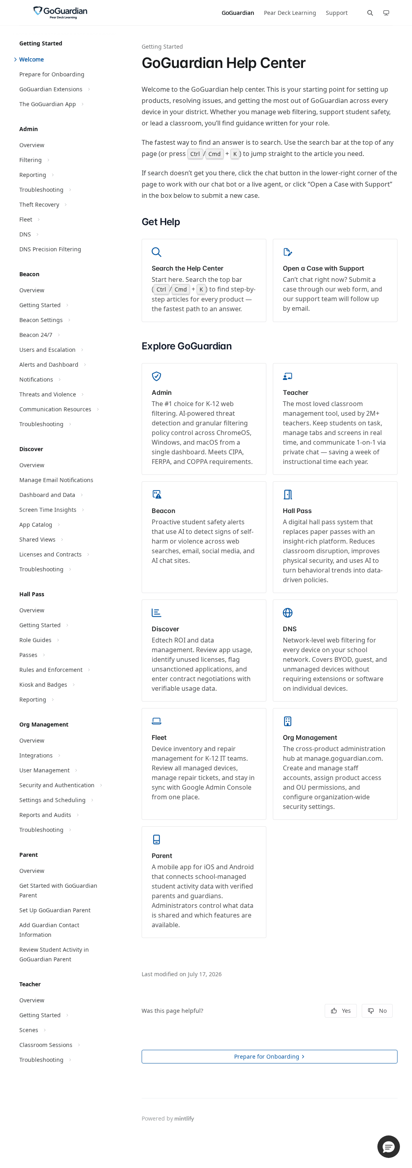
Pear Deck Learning (290, 12)
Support (337, 12)
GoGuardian (238, 12)
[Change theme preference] (386, 12)
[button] (388, 1146)
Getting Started (162, 46)
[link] (204, 280)
